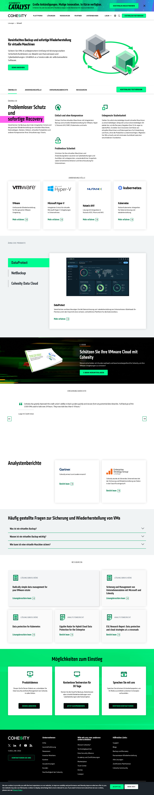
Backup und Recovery (120, 751)
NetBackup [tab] (18, 273)
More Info (131, 787)
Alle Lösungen (118, 759)
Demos (80, 770)
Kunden (45, 768)
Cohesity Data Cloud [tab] (24, 283)
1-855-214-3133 (14, 750)
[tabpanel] (97, 292)
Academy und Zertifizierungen (89, 757)
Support (116, 743)
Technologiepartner (85, 749)
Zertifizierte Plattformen (122, 763)
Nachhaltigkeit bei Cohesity (52, 772)
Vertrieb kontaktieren (123, 706)
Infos (44, 743)
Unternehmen (92, 15)
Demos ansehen (29, 706)
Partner (78, 15)
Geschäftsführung (49, 747)
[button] (9, 418)
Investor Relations (49, 755)
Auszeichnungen (48, 763)
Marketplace (82, 761)
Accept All (117, 787)
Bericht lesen (64, 483)
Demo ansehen (18, 67)
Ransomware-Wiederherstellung (125, 755)
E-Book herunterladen (93, 372)
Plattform (37, 15)
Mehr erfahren (18, 219)
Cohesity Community (120, 768)
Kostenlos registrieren (124, 6)
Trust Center (82, 765)
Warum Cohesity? (84, 744)
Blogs (115, 747)
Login (107, 15)
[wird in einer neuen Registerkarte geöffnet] (9, 746)
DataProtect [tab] (19, 262)
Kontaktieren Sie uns (21, 757)
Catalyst (81, 774)
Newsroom (46, 751)
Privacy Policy (17, 790)
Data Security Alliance (86, 753)
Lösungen (51, 15)
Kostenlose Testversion (134, 16)
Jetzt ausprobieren (76, 706)
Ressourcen (65, 15)
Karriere (45, 759)
